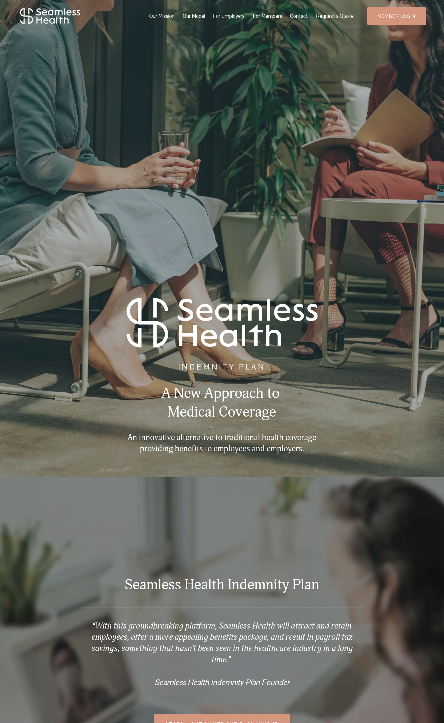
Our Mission (162, 16)
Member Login (396, 16)
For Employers (229, 16)
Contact (299, 16)
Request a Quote (335, 16)
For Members (267, 16)
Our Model (194, 16)
